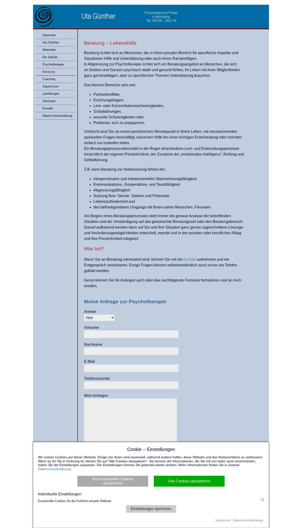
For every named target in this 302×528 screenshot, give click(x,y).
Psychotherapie (53, 64)
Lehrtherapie (50, 93)
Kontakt (47, 108)
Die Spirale (49, 57)
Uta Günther (50, 42)
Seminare (48, 101)
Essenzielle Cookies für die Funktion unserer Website (74, 501)
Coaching (48, 79)
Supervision (50, 86)
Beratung (48, 72)
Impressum (223, 520)
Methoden (49, 50)
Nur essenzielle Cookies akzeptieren (112, 481)
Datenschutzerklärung (57, 115)
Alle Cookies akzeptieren (189, 481)
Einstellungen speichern (151, 509)
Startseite (49, 35)
